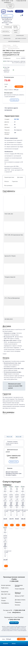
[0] (20, 15)
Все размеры (8, 185)
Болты (4, 48)
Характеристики (9, 177)
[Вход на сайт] (3, 7)
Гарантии (15, 181)
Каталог (14, 45)
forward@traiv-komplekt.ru (10, 366)
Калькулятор (4, 591)
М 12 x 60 (19, 436)
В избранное (7, 58)
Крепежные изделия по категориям (10, 46)
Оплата (6, 181)
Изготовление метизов (19, 586)
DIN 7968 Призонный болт (13, 48)
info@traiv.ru (16, 612)
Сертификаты (5, 603)
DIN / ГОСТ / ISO (5, 594)
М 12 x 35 (9, 436)
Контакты (17, 605)
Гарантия (3, 598)
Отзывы (3, 600)
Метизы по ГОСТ (19, 596)
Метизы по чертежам (18, 593)
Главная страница (7, 45)
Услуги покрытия (19, 588)
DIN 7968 (16, 119)
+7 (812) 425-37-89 (19, 610)
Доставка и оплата (20, 599)
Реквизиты (18, 602)
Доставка (20, 177)
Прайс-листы (4, 588)
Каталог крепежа (6, 585)
